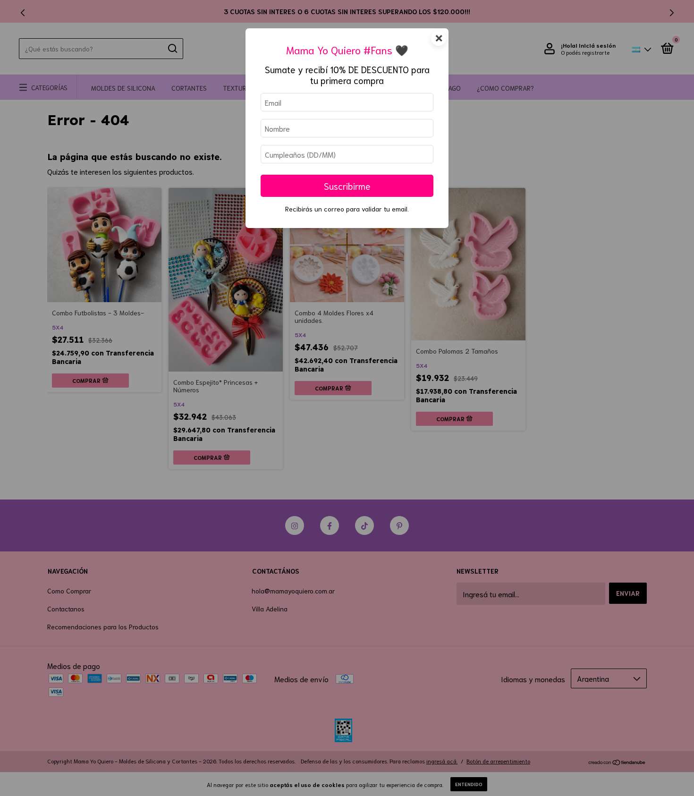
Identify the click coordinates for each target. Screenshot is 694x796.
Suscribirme (347, 186)
